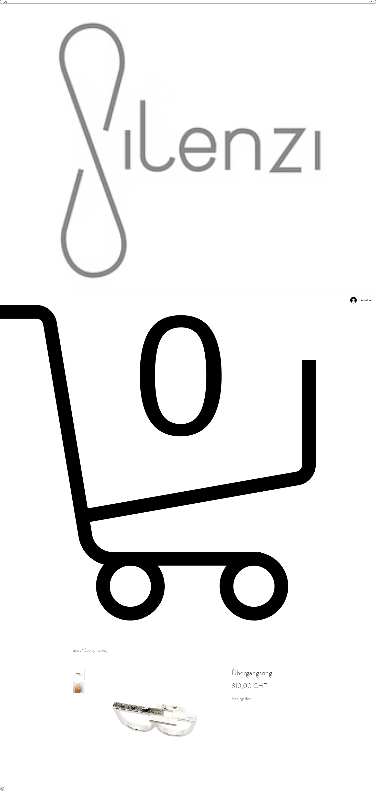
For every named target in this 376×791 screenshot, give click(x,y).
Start (77, 650)
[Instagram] (188, 788)
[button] (188, 462)
